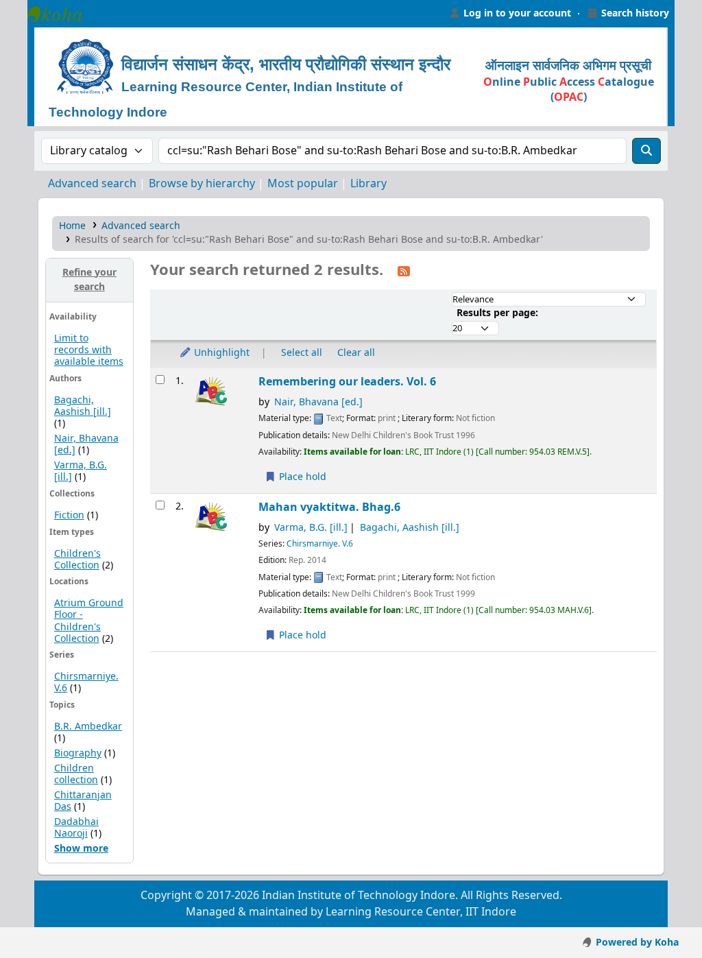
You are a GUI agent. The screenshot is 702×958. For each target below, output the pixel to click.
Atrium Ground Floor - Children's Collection (88, 620)
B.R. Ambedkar (88, 726)
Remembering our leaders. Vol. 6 (347, 382)
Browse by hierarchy (202, 184)
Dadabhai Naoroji (76, 828)
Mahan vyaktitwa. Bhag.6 (329, 507)
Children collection (76, 774)
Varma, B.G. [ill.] (311, 527)
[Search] (646, 151)
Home (72, 226)
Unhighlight (220, 353)
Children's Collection (77, 560)
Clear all (356, 353)
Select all (301, 353)
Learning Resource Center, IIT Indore (61, 13)
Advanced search (92, 184)
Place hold (301, 477)
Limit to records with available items (88, 350)
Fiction (69, 515)
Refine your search (89, 280)
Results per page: (497, 313)
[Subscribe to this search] (403, 271)
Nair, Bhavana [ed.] (318, 402)
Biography (77, 753)
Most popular (302, 184)
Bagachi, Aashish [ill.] (82, 406)
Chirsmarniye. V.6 (86, 682)
